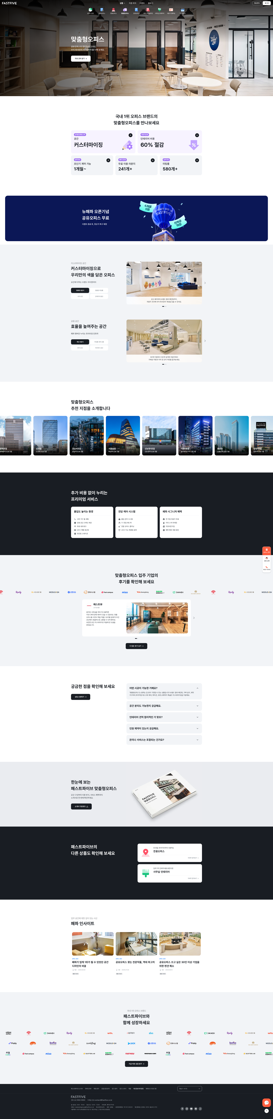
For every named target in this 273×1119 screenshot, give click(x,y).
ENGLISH (88, 1089)
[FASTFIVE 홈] (9, 3)
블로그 (150, 3)
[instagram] (187, 1108)
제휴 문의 (96, 1089)
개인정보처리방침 (138, 1089)
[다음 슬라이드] (205, 283)
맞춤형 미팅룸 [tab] (99, 290)
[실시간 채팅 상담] (266, 1102)
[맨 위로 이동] (266, 1111)
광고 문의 (114, 1089)
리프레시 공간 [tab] (99, 348)
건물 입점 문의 (105, 1089)
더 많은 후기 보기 (135, 646)
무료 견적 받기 (80, 59)
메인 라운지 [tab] (80, 342)
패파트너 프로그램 (151, 1089)
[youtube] (191, 1108)
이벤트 (142, 3)
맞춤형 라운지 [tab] (80, 290)
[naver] (195, 1108)
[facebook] (182, 1108)
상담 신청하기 (79, 697)
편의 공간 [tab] (80, 348)
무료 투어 (257, 3)
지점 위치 (132, 3)
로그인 (267, 3)
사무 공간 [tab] (80, 296)
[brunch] (200, 1108)
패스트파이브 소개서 (77, 1089)
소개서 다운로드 (80, 806)
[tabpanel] (164, 284)
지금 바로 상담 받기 (135, 1064)
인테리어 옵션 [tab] (99, 296)
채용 (130, 1089)
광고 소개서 (123, 1089)
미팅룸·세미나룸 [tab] (99, 342)
